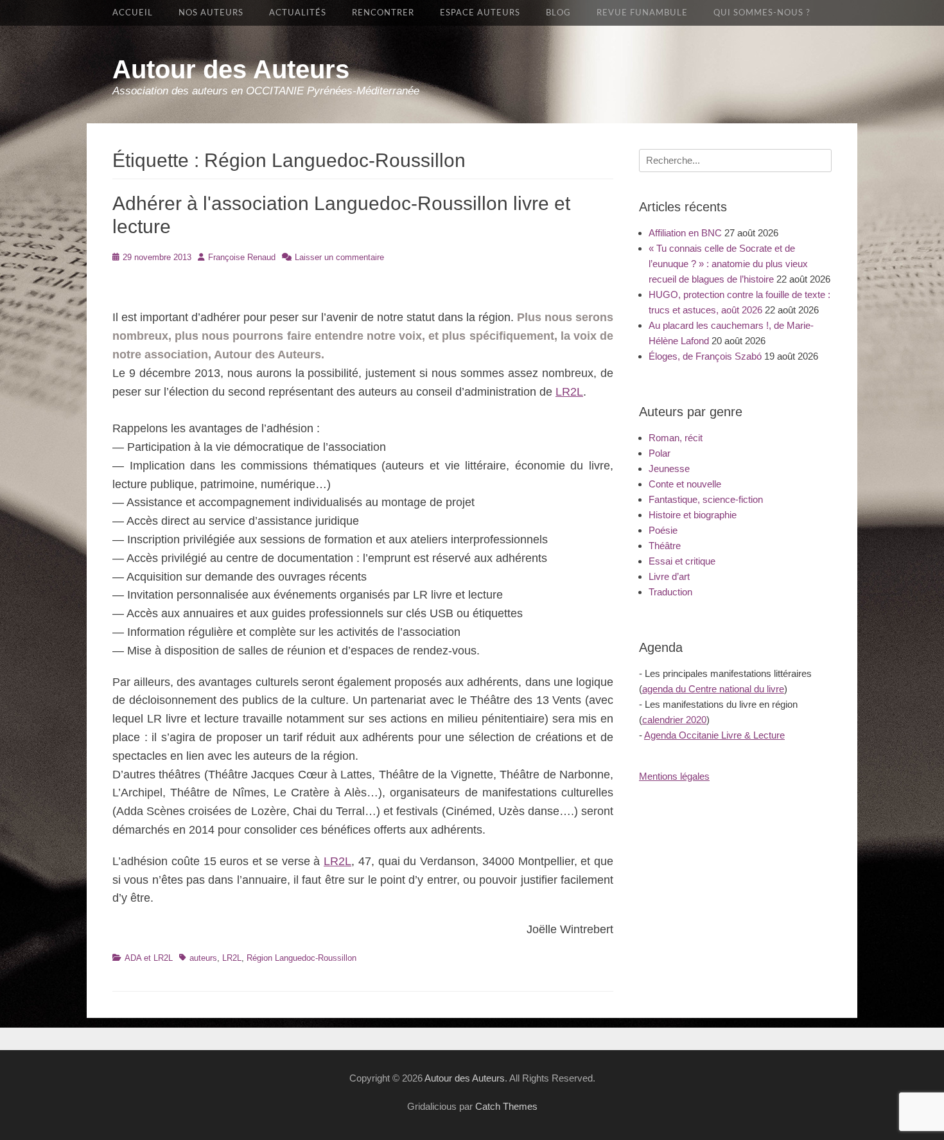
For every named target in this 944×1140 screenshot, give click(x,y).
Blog (558, 13)
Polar (659, 453)
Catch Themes (506, 1106)
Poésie (663, 530)
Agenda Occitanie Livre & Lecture (714, 735)
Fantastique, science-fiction (706, 499)
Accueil (132, 13)
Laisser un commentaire (339, 257)
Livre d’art (669, 576)
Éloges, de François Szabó (705, 356)
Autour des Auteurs (230, 69)
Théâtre (665, 545)
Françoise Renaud (241, 257)
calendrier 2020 (674, 719)
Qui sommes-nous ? (761, 13)
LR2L (569, 391)
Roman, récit (676, 437)
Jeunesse (669, 468)
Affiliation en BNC (685, 232)
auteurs (203, 958)
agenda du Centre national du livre (713, 688)
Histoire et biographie (693, 514)
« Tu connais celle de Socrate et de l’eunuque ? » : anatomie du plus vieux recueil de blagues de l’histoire (728, 264)
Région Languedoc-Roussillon (301, 958)
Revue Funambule (642, 13)
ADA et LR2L (149, 958)
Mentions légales (674, 776)
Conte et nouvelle (685, 483)
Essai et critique (682, 561)
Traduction (670, 591)
